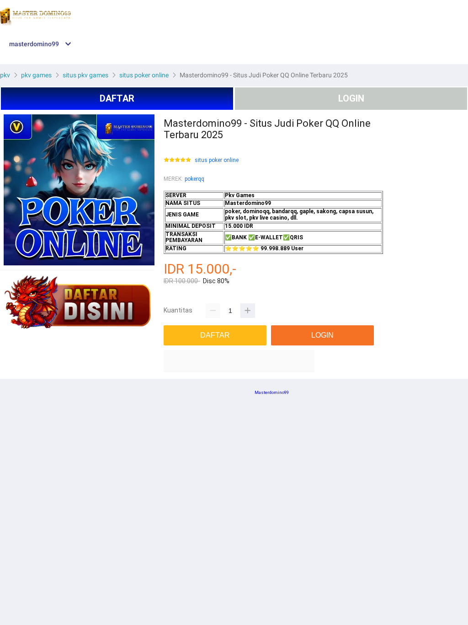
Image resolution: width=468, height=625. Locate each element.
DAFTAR (117, 98)
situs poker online (217, 160)
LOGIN (351, 98)
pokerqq (194, 179)
